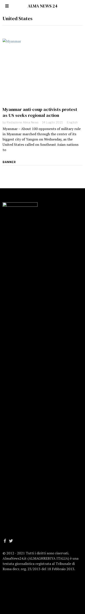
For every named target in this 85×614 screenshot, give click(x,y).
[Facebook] (5, 540)
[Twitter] (11, 540)
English (72, 122)
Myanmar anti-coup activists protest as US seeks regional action (40, 112)
